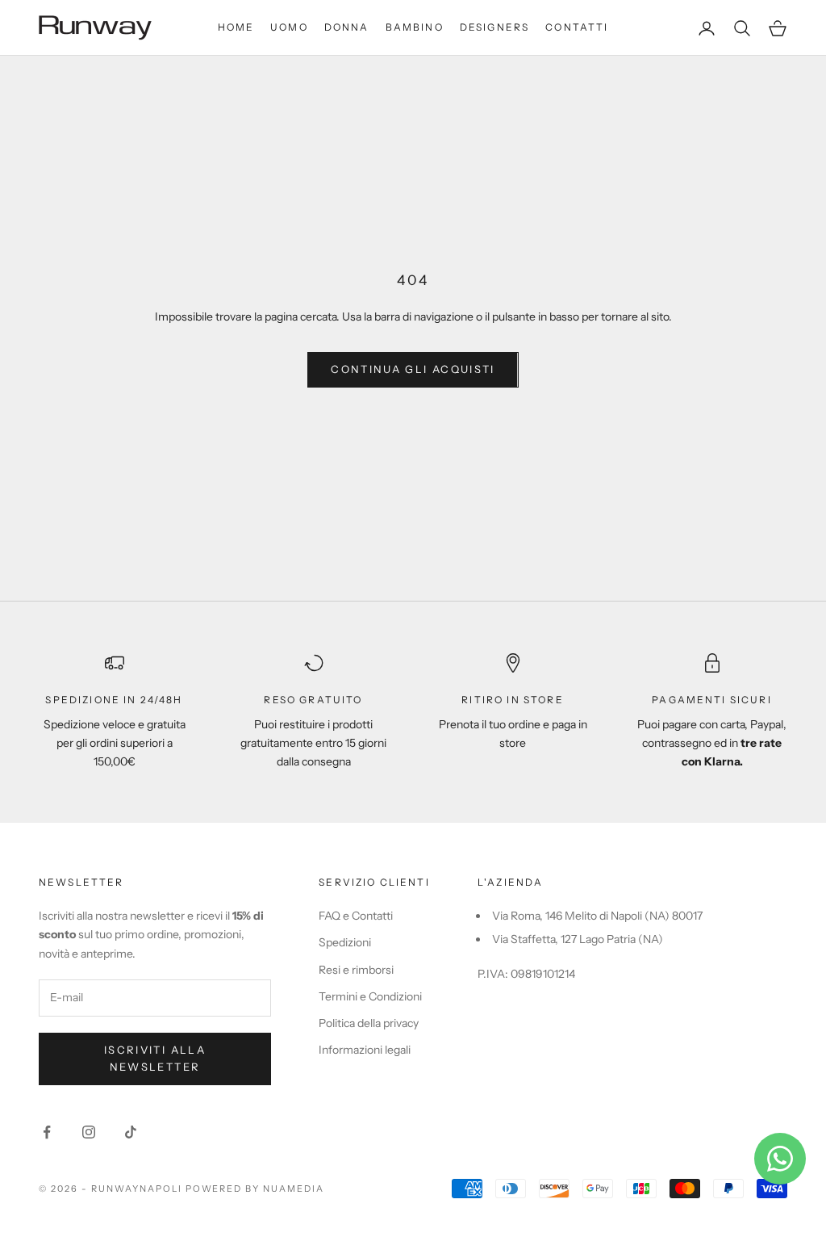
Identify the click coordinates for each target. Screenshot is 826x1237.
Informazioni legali (365, 1049)
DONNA (346, 27)
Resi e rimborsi (356, 969)
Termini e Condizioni (370, 996)
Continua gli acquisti (412, 369)
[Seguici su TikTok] (131, 1132)
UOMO (289, 27)
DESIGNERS (494, 27)
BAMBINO (415, 27)
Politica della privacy (369, 1023)
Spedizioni (345, 942)
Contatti (576, 27)
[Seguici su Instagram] (89, 1132)
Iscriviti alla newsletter (155, 1058)
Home (236, 27)
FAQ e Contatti (356, 915)
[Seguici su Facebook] (47, 1132)
